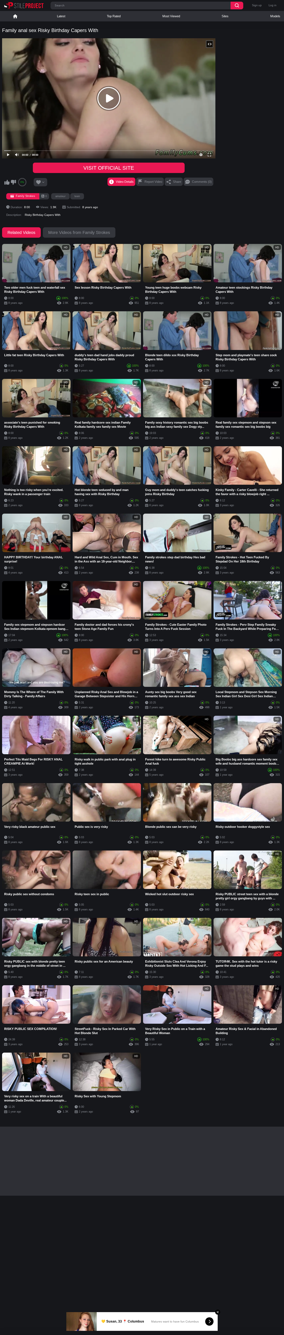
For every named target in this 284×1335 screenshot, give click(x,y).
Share (177, 181)
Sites (225, 16)
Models (275, 16)
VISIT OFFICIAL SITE (108, 168)
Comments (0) (202, 181)
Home (15, 16)
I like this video (7, 182)
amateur (60, 196)
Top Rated (114, 16)
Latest (61, 16)
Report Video (153, 181)
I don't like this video (13, 182)
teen (77, 196)
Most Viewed (171, 16)
